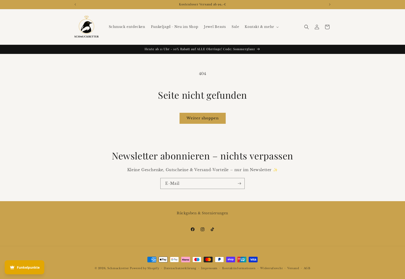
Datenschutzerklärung (180, 268)
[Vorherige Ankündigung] (75, 4)
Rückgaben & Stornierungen (202, 213)
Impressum (209, 268)
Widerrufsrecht (271, 268)
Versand (293, 268)
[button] (261, 27)
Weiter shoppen (203, 118)
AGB (307, 268)
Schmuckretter (118, 268)
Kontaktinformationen (239, 268)
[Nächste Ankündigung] (330, 4)
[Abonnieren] (239, 183)
